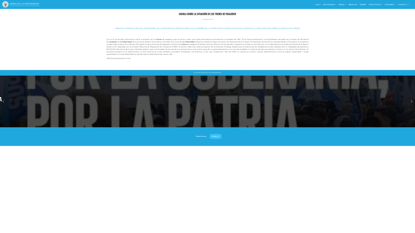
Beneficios (353, 4)
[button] (3, 101)
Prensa (341, 4)
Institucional (328, 4)
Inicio (318, 4)
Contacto (402, 4)
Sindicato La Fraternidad (24, 4)
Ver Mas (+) (215, 136)
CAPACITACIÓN (374, 4)
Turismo (363, 4)
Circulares (389, 4)
